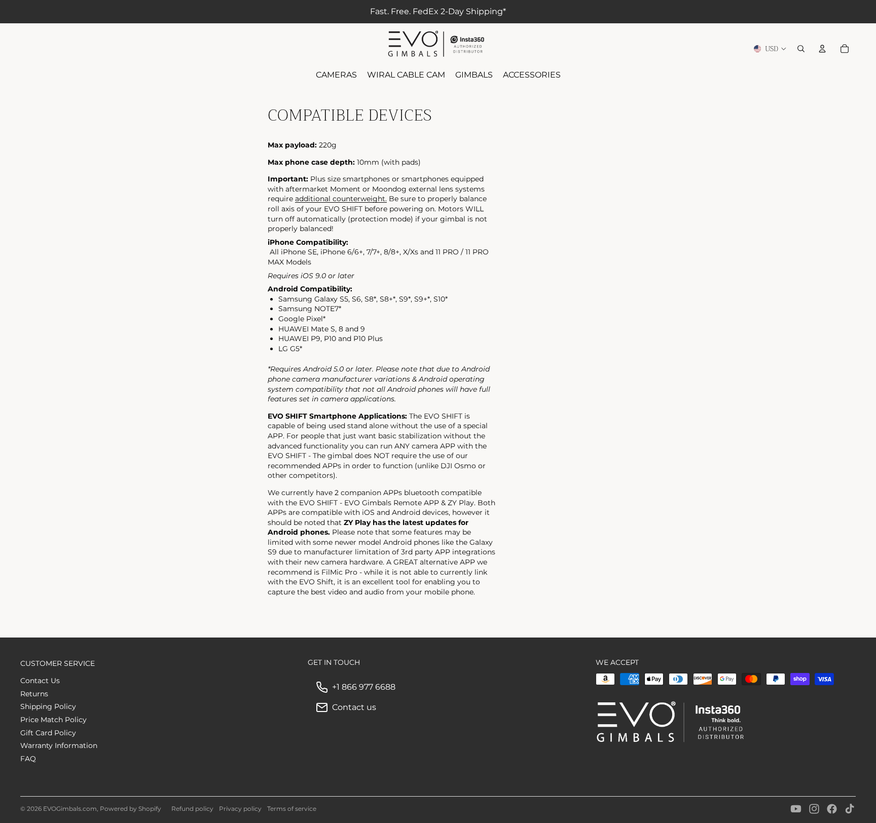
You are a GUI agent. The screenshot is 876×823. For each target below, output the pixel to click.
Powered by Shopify (130, 808)
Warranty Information (58, 745)
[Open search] (801, 49)
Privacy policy (240, 808)
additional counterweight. (341, 198)
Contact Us (40, 680)
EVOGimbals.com (70, 808)
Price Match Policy (53, 719)
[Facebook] (832, 809)
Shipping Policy (48, 706)
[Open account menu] (822, 49)
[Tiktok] (850, 809)
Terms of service (291, 808)
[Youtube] (796, 809)
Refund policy (192, 808)
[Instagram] (814, 809)
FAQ (28, 758)
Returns (34, 693)
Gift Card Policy (48, 732)
